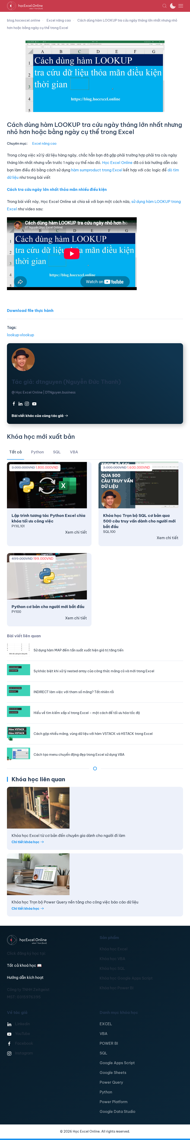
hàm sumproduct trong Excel (96, 170)
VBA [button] (74, 452)
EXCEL (106, 1024)
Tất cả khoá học (24, 965)
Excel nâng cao (44, 143)
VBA (104, 1033)
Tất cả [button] (15, 452)
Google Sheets (113, 1072)
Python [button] (37, 452)
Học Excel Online (117, 162)
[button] (164, 6)
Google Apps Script (117, 1062)
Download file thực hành (30, 310)
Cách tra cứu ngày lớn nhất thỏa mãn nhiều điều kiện (57, 189)
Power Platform (113, 1101)
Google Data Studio (117, 1111)
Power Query (111, 1082)
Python (106, 1092)
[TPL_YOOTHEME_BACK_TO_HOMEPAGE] (84, 6)
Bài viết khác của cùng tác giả (37, 415)
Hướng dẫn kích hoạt (25, 977)
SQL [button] (57, 452)
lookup (13, 335)
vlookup (27, 335)
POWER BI (109, 1043)
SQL (103, 1053)
